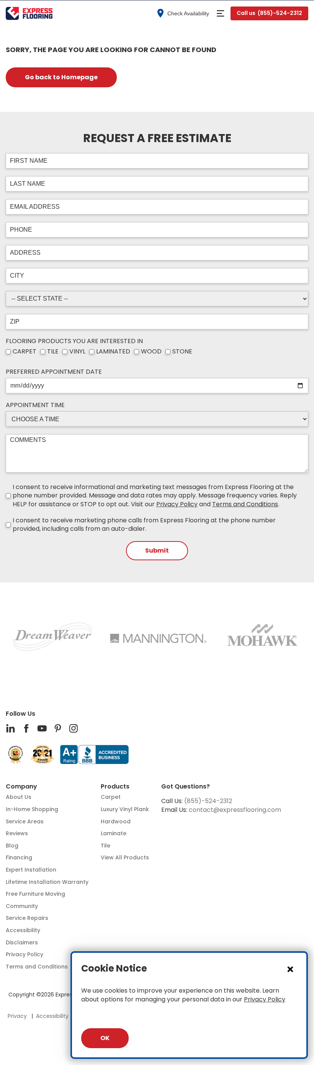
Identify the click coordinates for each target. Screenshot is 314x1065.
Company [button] (21, 786)
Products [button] (115, 786)
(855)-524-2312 (208, 801)
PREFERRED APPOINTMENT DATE (54, 372)
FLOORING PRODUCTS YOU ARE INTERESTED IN (74, 341)
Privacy (17, 1016)
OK (105, 1038)
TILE (53, 351)
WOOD (151, 351)
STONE (182, 351)
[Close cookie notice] (290, 969)
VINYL (77, 351)
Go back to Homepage (61, 77)
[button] (220, 13)
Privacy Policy (177, 504)
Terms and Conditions (245, 504)
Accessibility (52, 1016)
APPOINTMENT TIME (35, 405)
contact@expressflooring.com (235, 809)
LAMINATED (113, 351)
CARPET (24, 351)
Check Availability (188, 13)
